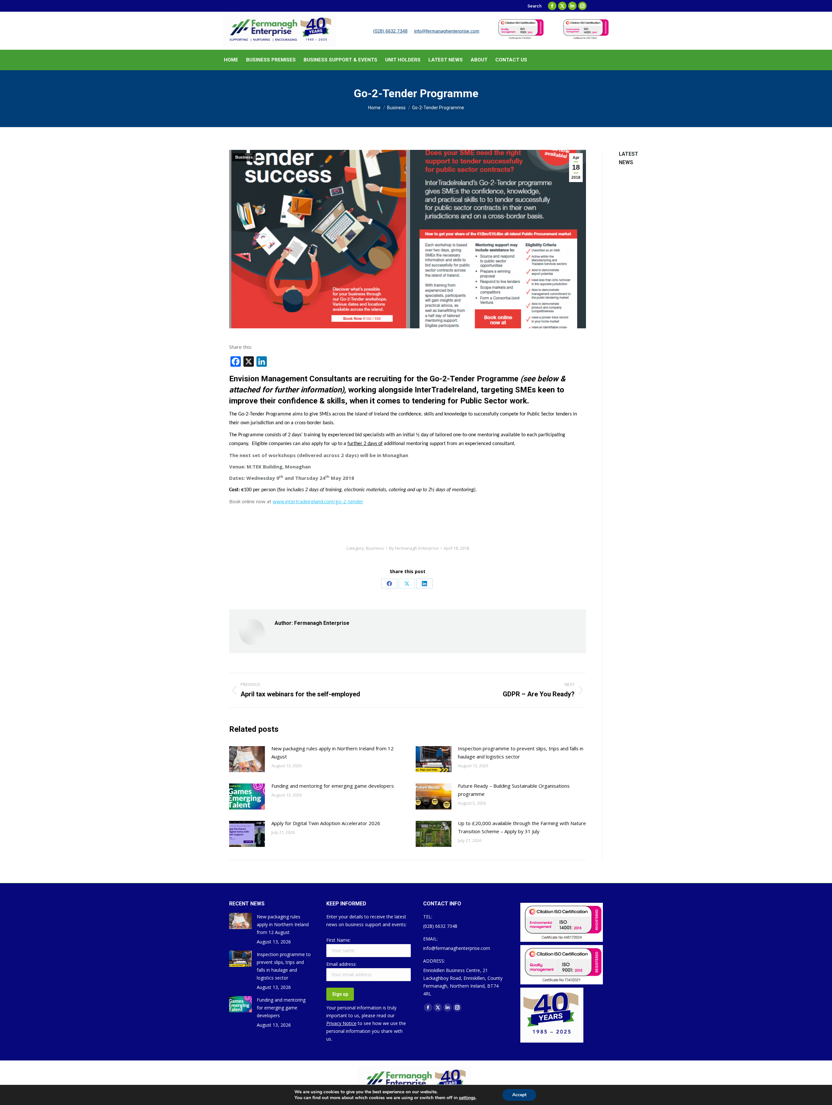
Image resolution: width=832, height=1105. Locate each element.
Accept (519, 1095)
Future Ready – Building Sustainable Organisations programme (514, 790)
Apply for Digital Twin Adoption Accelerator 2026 (325, 823)
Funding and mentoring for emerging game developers (332, 786)
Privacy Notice (341, 1023)
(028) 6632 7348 (390, 30)
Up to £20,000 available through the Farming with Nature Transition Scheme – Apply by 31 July (522, 827)
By (414, 548)
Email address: (341, 964)
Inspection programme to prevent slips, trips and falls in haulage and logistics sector (520, 752)
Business (244, 157)
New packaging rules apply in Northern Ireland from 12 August (332, 752)
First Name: (338, 940)
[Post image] (247, 759)
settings (467, 1098)
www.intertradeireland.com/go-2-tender (318, 501)
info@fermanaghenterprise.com (446, 30)
